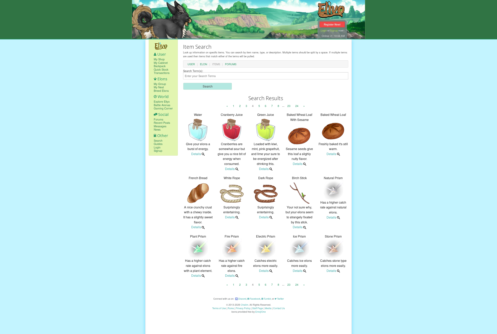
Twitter (280, 298)
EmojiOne (260, 311)
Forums (158, 119)
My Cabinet (161, 63)
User (191, 64)
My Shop (159, 59)
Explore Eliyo (162, 101)
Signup (334, 30)
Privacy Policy (243, 308)
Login (324, 30)
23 (288, 106)
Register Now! (332, 24)
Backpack (160, 66)
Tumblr (267, 298)
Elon (203, 64)
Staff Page (257, 308)
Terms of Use (219, 308)
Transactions (161, 73)
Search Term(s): (193, 71)
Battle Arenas (162, 105)
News (157, 129)
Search (158, 140)
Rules (231, 308)
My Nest (159, 87)
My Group (160, 84)
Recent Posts (162, 123)
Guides (158, 144)
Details (196, 154)
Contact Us (279, 308)
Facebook (254, 298)
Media (268, 308)
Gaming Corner (163, 108)
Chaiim (244, 304)
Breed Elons (161, 91)
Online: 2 (327, 36)
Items (216, 64)
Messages (160, 126)
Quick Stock (161, 69)
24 (296, 106)
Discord (242, 298)
